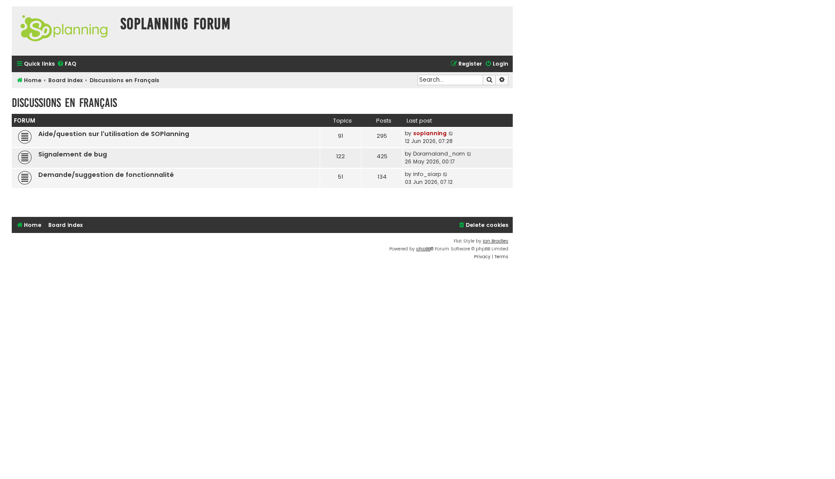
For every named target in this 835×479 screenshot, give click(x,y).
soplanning (430, 133)
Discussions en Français (64, 103)
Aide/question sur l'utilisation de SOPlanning (113, 134)
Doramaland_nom (439, 153)
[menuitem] (66, 64)
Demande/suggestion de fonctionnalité (106, 174)
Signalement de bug (72, 154)
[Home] (64, 31)
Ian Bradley (495, 241)
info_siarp (427, 174)
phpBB (423, 249)
